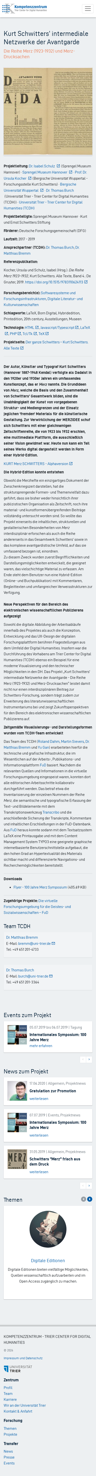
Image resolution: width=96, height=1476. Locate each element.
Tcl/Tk (27, 334)
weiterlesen (39, 1098)
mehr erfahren (41, 1046)
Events (9, 1463)
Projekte (10, 1434)
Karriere (10, 1399)
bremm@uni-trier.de (34, 943)
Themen (10, 1428)
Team (8, 1393)
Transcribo (51, 812)
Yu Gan (43, 747)
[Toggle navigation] (88, 8)
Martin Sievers (72, 741)
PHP (13, 334)
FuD (43, 765)
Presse (9, 1457)
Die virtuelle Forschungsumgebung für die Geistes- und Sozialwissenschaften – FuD (37, 907)
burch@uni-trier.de (33, 976)
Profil (8, 1388)
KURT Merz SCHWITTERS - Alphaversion (36, 464)
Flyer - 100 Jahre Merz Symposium (40, 887)
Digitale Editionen (48, 1260)
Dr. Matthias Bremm (22, 937)
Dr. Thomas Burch (60, 247)
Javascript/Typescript (57, 327)
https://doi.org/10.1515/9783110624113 (54, 282)
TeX (42, 334)
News (8, 1451)
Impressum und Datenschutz (23, 1358)
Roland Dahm (49, 741)
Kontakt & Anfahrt (18, 1411)
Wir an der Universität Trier (25, 1405)
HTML (29, 327)
